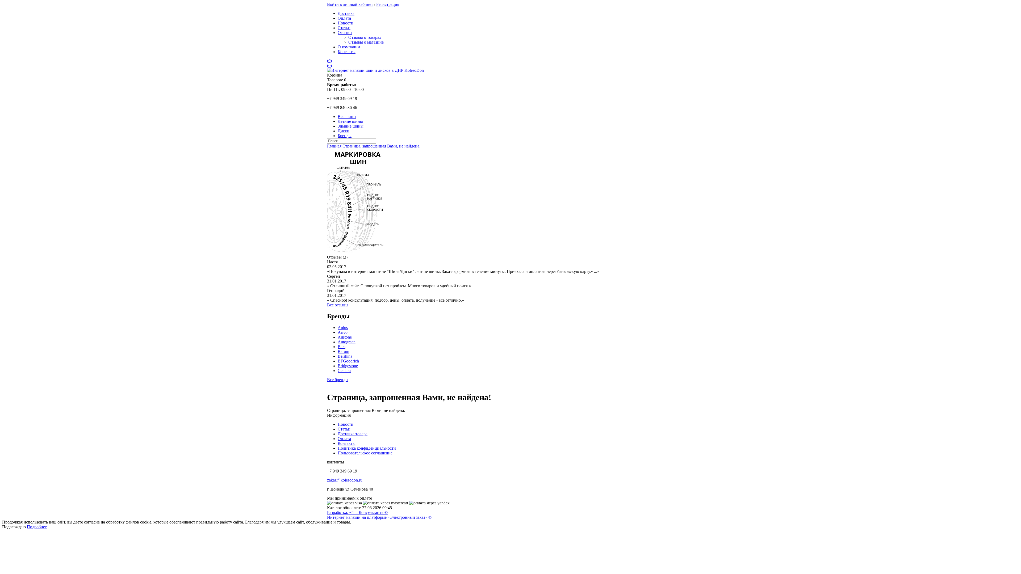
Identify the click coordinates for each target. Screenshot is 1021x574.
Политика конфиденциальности (367, 448)
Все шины (347, 116)
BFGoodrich (348, 361)
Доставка (346, 13)
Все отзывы (337, 305)
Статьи (344, 28)
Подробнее (37, 527)
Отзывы (345, 32)
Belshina (345, 356)
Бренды (345, 135)
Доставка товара (352, 434)
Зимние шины (350, 126)
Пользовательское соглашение (365, 453)
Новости (345, 23)
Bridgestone (348, 366)
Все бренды (337, 379)
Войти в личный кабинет (350, 4)
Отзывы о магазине (366, 42)
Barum (343, 351)
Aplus (343, 327)
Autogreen (346, 342)
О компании (349, 47)
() (329, 60)
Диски (343, 131)
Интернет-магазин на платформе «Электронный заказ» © (379, 517)
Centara (344, 370)
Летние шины (350, 121)
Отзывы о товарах (364, 37)
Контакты (346, 51)
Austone (345, 337)
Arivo (343, 332)
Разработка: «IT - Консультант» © (357, 512)
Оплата (344, 18)
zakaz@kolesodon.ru (344, 480)
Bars (341, 346)
